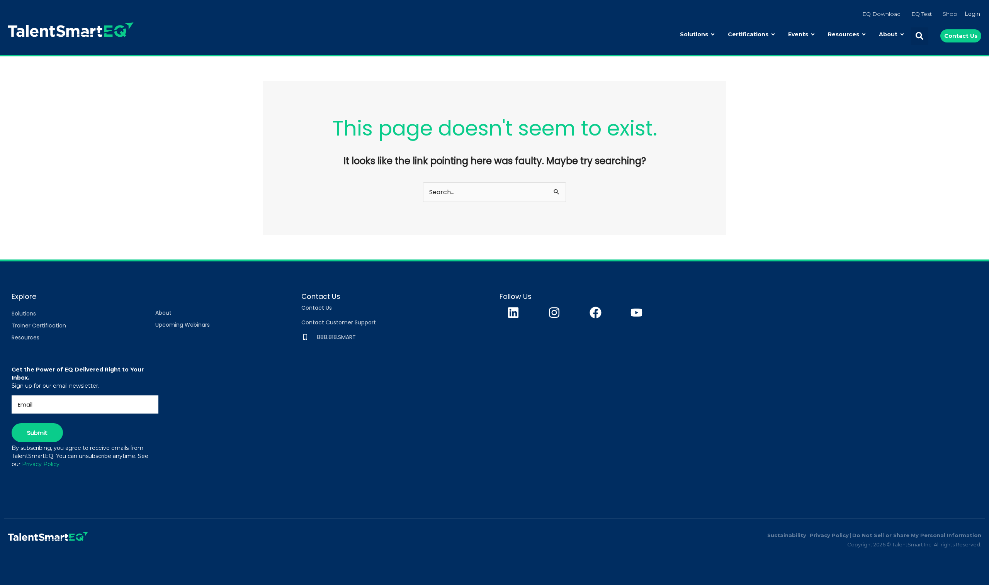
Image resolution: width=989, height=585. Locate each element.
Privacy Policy (40, 464)
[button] (919, 36)
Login (972, 13)
